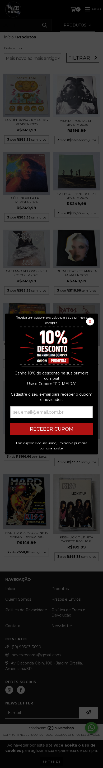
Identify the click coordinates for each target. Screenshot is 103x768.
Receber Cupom (51, 429)
